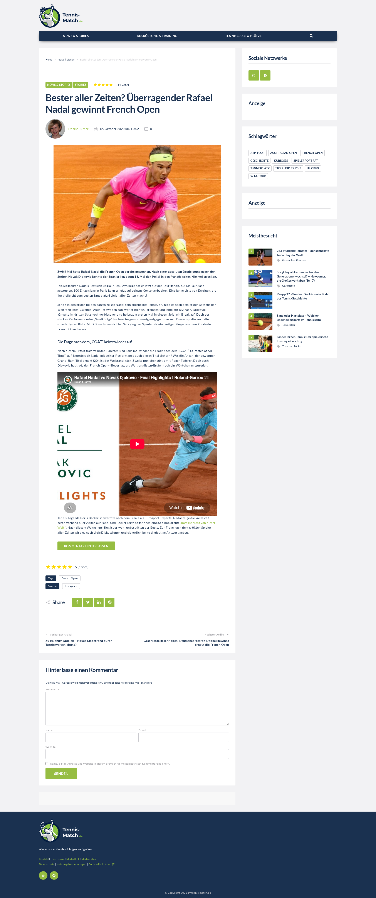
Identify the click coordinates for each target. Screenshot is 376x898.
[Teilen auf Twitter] (88, 602)
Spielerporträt (306, 160)
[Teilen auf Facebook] (77, 602)
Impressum (57, 859)
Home (48, 59)
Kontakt (44, 859)
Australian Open (283, 153)
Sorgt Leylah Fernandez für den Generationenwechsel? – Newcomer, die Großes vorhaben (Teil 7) (301, 276)
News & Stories (66, 59)
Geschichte (259, 160)
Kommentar (52, 689)
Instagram (71, 586)
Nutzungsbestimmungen (71, 864)
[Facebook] (265, 75)
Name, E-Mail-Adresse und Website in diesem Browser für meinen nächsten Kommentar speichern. (110, 763)
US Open (313, 168)
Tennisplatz (260, 168)
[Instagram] (253, 75)
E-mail (142, 730)
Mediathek (72, 859)
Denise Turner (78, 129)
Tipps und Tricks (288, 168)
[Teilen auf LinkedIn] (99, 602)
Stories (80, 84)
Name (49, 730)
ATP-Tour (257, 153)
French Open (70, 578)
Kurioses (281, 160)
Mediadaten (88, 859)
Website (50, 746)
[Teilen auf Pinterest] (109, 602)
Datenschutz (47, 864)
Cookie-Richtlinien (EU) (103, 864)
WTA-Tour (258, 176)
